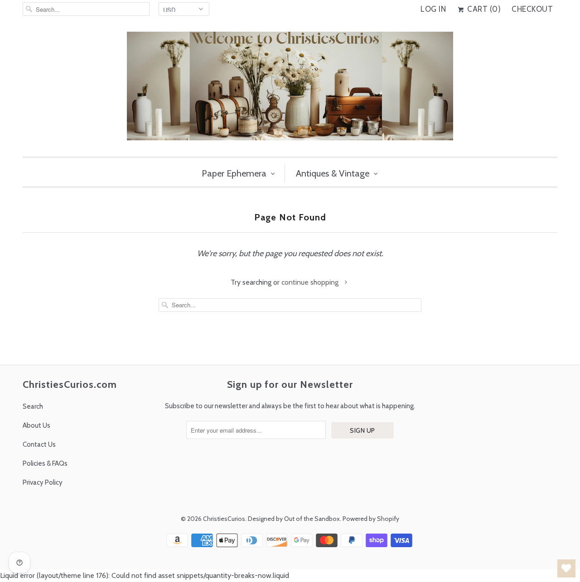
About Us (36, 425)
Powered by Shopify (371, 519)
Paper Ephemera (234, 173)
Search (33, 406)
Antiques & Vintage (332, 173)
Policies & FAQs (45, 463)
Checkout (532, 9)
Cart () (483, 9)
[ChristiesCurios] (290, 90)
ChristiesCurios (224, 519)
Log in (433, 9)
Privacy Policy (43, 482)
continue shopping (310, 282)
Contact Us (39, 444)
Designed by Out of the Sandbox (294, 519)
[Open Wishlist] (566, 568)
